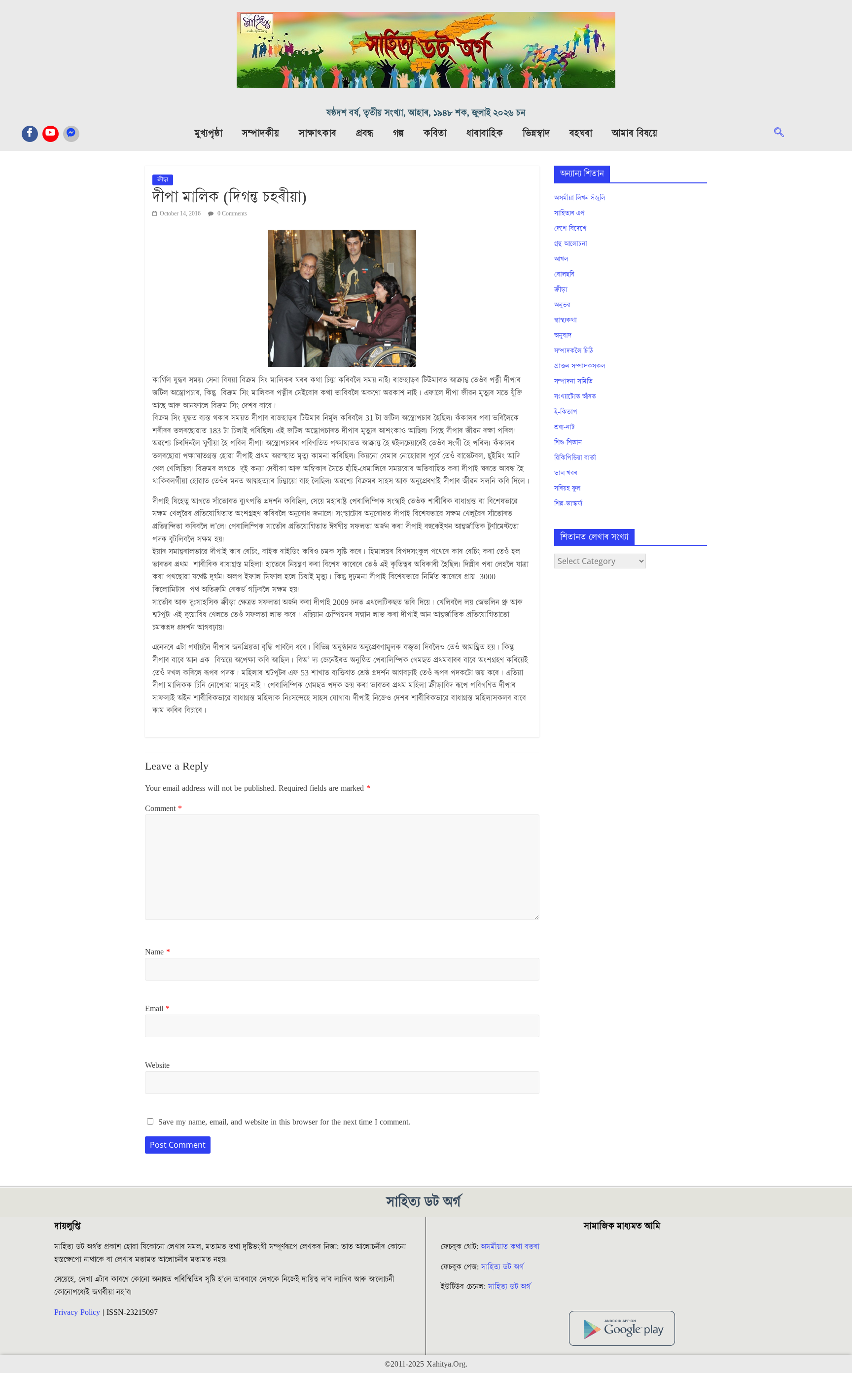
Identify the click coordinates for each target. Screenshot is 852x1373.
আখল (561, 259)
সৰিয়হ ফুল (567, 488)
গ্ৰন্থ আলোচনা (570, 244)
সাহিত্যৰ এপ (569, 213)
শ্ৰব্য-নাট (564, 427)
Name (157, 952)
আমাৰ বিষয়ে (634, 134)
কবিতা (435, 134)
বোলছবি (564, 275)
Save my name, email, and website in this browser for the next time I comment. (284, 1122)
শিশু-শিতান (568, 443)
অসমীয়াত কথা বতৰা (511, 1246)
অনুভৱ (562, 305)
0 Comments (231, 214)
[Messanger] (71, 134)
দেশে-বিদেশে (570, 229)
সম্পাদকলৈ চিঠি (573, 351)
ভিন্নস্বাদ (536, 134)
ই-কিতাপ (565, 412)
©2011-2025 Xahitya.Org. (426, 1364)
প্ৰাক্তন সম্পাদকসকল (579, 366)
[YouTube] (50, 134)
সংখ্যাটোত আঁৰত (575, 397)
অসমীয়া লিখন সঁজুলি (579, 198)
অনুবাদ (562, 336)
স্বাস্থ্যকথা (565, 320)
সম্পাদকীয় (260, 134)
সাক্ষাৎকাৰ (317, 134)
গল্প (398, 134)
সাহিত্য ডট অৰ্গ (502, 1267)
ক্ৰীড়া (162, 180)
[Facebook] (30, 134)
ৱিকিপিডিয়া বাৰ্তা (575, 458)
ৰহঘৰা (580, 134)
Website (157, 1065)
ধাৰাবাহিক (484, 134)
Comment (163, 808)
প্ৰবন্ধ (364, 134)
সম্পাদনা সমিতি (573, 382)
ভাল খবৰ (565, 473)
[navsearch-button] (784, 133)
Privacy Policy (77, 1312)
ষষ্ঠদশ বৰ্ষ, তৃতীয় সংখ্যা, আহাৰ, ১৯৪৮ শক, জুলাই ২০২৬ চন (426, 113)
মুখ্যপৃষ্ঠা (208, 134)
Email (157, 1008)
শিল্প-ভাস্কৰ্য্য (568, 504)
